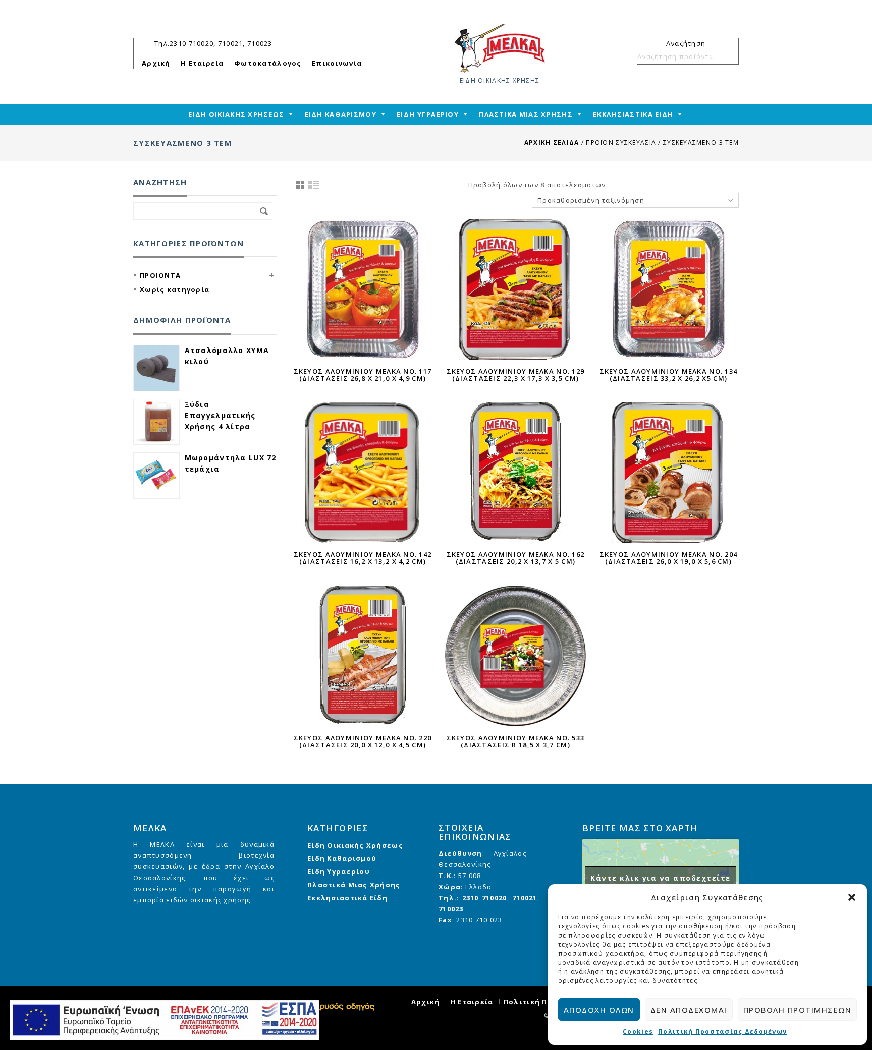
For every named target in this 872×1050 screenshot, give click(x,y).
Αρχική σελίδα (551, 142)
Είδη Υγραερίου (338, 871)
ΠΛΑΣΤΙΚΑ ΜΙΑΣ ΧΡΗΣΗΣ (526, 114)
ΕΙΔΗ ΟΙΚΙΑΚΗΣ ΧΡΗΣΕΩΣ (236, 114)
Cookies (638, 1031)
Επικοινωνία (337, 63)
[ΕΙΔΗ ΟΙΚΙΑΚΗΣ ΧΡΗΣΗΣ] (499, 47)
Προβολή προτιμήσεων (797, 1010)
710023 (451, 908)
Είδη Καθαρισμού (341, 858)
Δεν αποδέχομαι (688, 1010)
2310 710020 (484, 897)
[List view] (314, 184)
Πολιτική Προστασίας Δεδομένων (722, 1031)
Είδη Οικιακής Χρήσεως (355, 845)
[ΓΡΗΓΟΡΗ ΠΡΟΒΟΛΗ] (362, 289)
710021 (524, 897)
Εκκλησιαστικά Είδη (347, 897)
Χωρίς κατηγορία (174, 289)
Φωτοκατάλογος (268, 63)
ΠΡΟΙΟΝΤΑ (160, 275)
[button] (852, 897)
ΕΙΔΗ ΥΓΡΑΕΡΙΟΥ (428, 114)
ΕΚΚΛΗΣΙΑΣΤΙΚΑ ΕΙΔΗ (633, 114)
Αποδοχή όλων (599, 1010)
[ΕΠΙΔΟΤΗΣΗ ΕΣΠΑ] (164, 1020)
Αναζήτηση (726, 56)
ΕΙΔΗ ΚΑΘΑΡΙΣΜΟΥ (340, 114)
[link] (344, 1005)
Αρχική (156, 63)
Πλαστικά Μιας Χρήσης (354, 884)
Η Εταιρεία (202, 63)
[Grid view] (300, 184)
